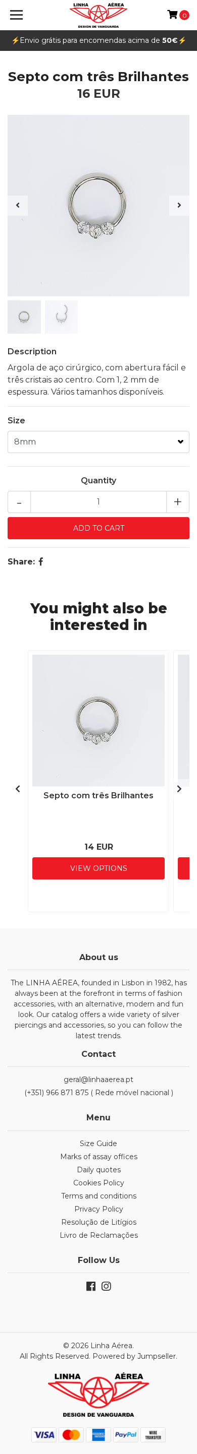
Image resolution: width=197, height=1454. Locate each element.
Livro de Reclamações (99, 1235)
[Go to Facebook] (90, 1288)
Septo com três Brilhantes (98, 795)
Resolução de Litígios (98, 1222)
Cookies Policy (98, 1182)
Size (16, 420)
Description (32, 351)
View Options (98, 868)
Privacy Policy (98, 1209)
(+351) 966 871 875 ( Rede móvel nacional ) (98, 1092)
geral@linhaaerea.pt (98, 1079)
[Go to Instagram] (106, 1288)
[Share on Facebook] (41, 561)
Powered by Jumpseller (134, 1356)
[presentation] (18, 206)
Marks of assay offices (98, 1156)
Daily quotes (99, 1169)
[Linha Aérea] (98, 15)
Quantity (98, 480)
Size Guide (98, 1143)
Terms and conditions (98, 1195)
